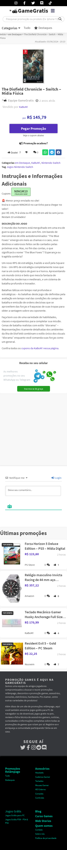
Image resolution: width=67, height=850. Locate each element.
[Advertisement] (33, 428)
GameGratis (33, 10)
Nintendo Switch (50, 162)
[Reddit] (39, 747)
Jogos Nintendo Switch (20, 167)
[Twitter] (23, 747)
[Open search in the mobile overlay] (33, 19)
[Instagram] (33, 747)
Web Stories (43, 821)
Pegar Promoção (33, 128)
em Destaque (15, 34)
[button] (53, 11)
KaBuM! (23, 107)
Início (3, 34)
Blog (38, 811)
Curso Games (44, 816)
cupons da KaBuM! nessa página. (40, 348)
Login (58, 477)
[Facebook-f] (28, 747)
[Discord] (44, 747)
